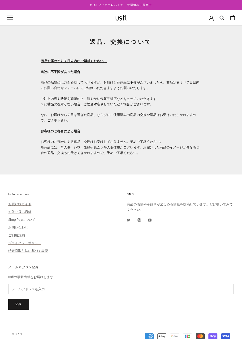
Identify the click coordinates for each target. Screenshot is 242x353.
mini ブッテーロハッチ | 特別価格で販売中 (121, 4)
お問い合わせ (18, 227)
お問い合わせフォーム (60, 88)
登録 (18, 304)
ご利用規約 (16, 235)
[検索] (222, 17)
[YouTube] (149, 220)
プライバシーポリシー (24, 243)
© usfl (17, 334)
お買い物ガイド (19, 204)
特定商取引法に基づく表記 (28, 251)
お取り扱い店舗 (19, 212)
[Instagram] (139, 220)
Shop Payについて (21, 219)
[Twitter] (128, 220)
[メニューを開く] (10, 18)
